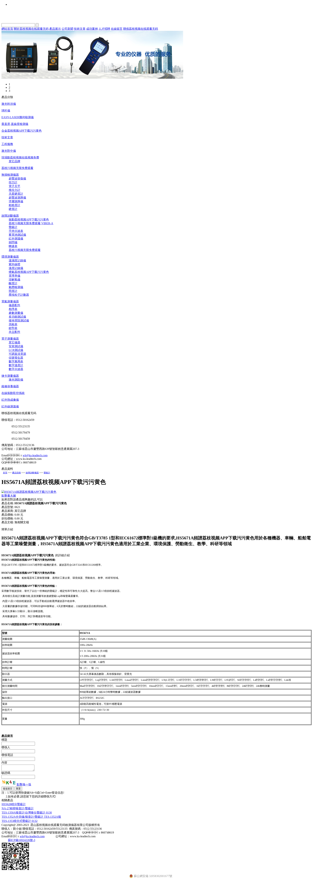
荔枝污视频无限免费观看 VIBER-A (31, 223)
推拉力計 (14, 189)
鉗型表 (13, 328)
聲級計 (13, 227)
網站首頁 (7, 28)
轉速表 (13, 246)
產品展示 (55, 28)
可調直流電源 (17, 353)
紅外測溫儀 (16, 238)
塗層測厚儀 (16, 201)
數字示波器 (16, 369)
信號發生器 (16, 357)
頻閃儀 (13, 242)
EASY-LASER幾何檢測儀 (17, 117)
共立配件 (14, 331)
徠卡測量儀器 (10, 375)
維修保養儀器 (10, 386)
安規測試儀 (16, 346)
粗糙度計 (14, 205)
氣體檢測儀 (16, 287)
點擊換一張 (24, 784)
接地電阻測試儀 (19, 320)
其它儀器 (14, 342)
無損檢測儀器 (10, 174)
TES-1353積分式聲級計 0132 (19, 820)
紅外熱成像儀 (10, 399)
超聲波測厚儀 (17, 197)
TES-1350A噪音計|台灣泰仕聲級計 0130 (27, 812)
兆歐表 (13, 324)
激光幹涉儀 (8, 103)
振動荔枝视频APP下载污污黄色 (29, 219)
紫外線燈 (14, 264)
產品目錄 (16, 472)
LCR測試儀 (16, 350)
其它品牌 (14, 161)
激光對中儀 (8, 150)
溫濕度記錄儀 (17, 260)
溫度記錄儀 (16, 268)
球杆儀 (5, 110)
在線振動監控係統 (13, 393)
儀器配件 (14, 305)
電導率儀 (14, 275)
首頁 (5, 472)
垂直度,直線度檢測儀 (14, 123)
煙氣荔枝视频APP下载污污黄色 (29, 271)
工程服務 (7, 144)
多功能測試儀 (17, 316)
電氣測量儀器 (10, 301)
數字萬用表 (16, 361)
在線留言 (116, 28)
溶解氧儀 (14, 279)
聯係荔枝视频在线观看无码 (140, 28)
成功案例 (92, 28)
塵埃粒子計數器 (19, 294)
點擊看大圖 (8, 495)
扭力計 (13, 182)
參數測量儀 (16, 312)
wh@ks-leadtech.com (35, 455)
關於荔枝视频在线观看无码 (31, 28)
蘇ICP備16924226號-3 (21, 840)
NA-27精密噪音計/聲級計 (18, 808)
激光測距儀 (16, 379)
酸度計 (13, 283)
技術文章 (79, 28)
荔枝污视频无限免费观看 (17, 168)
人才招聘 (104, 28)
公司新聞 (67, 28)
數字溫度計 (16, 365)
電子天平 (14, 186)
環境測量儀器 (10, 256)
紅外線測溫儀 (10, 406)
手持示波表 (16, 230)
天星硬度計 (16, 193)
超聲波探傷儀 (17, 178)
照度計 (13, 290)
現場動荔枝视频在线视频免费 (20, 157)
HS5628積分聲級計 (14, 804)
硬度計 (13, 209)
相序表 (13, 309)
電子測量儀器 (10, 338)
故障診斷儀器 (10, 215)
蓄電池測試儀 (17, 234)
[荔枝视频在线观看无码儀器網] (92, 77)
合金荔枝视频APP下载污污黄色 (21, 130)
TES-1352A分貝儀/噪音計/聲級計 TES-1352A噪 (31, 816)
